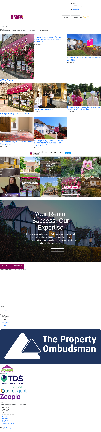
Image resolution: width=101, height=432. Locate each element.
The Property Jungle (9, 428)
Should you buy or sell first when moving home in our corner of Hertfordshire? (48, 142)
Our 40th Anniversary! (43, 109)
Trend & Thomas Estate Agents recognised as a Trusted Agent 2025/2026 (47, 39)
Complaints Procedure (8, 414)
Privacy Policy (5, 409)
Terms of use (5, 407)
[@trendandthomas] (31, 153)
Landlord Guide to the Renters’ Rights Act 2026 (84, 58)
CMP (3, 412)
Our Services (5, 316)
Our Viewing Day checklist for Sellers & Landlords (16, 142)
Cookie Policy (5, 411)
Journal (74, 3)
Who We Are (76, 5)
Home (1, 26)
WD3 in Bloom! (6, 80)
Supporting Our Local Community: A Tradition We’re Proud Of (83, 108)
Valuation (4, 308)
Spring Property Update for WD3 (14, 113)
